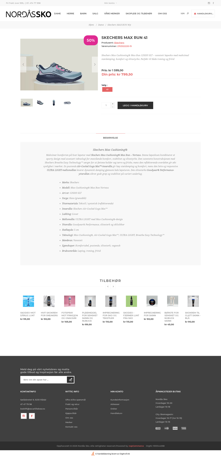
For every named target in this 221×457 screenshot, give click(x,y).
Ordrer (113, 409)
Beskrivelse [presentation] (110, 137)
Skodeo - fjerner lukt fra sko (131, 315)
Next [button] (113, 286)
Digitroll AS (125, 454)
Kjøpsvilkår (71, 413)
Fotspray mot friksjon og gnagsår (69, 315)
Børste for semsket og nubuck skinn (171, 316)
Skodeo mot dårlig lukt (27, 314)
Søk (188, 13)
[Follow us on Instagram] (24, 416)
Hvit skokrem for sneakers (49, 314)
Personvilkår (71, 409)
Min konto (109, 3)
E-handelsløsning (103, 454)
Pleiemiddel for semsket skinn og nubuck (89, 316)
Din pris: (109, 74)
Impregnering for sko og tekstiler (111, 315)
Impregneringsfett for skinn (152, 314)
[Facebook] (32, 416)
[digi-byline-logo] (93, 454)
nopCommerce (136, 446)
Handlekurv (116, 413)
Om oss (69, 418)
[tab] (110, 137)
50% (91, 40)
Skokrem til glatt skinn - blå (193, 315)
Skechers (119, 42)
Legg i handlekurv (135, 105)
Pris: (104, 70)
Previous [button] (108, 286)
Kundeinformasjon (119, 399)
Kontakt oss (71, 427)
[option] (28, 307)
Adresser (114, 404)
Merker (68, 422)
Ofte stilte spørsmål (75, 399)
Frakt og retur (72, 404)
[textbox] (177, 13)
